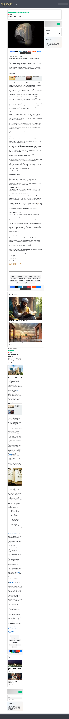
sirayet (38, 203)
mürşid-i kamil (30, 280)
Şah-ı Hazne (38, 280)
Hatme (29, 278)
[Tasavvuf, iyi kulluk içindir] (25, 332)
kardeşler (16, 157)
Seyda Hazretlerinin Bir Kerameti (15, 267)
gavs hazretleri (23, 278)
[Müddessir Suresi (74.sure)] (12, 78)
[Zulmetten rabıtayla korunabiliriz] (25, 308)
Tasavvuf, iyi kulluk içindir (16, 342)
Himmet (10, 262)
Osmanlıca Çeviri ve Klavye (51, 4)
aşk (26, 276)
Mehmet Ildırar (18, 12)
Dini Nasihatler (22, 4)
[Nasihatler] (7, 4)
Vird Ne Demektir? (12, 264)
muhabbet (22, 280)
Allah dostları (20, 276)
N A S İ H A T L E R (36, 717)
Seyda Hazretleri (20, 282)
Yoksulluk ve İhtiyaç (36, 76)
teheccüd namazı (30, 282)
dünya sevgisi (14, 278)
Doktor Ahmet (37, 276)
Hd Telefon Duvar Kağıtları (39, 4)
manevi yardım (37, 278)
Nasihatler (41, 717)
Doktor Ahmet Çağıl (11, 12)
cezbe (30, 276)
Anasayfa (16, 4)
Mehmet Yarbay (14, 280)
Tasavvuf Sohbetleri (25, 12)
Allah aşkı (13, 276)
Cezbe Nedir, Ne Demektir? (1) (15, 265)
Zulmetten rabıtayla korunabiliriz (18, 320)
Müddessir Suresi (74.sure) (20, 76)
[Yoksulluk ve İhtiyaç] (29, 78)
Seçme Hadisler (29, 4)
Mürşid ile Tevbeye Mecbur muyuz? (16, 263)
